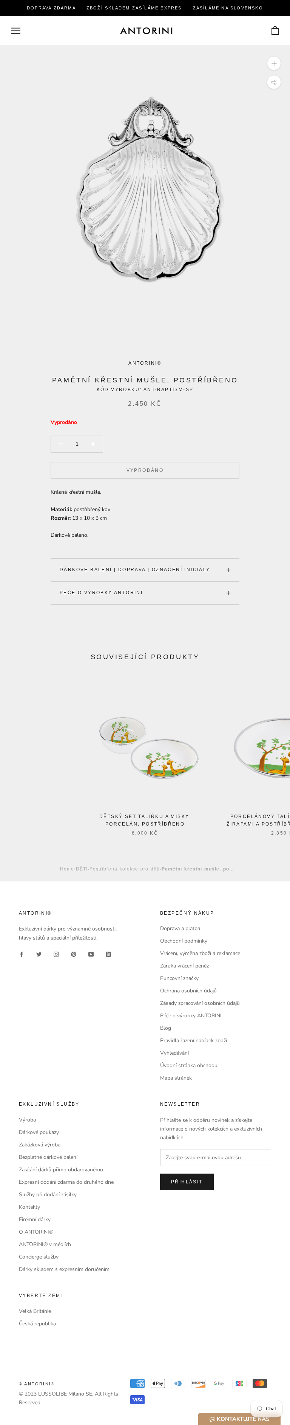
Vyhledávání (174, 1053)
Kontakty (29, 1207)
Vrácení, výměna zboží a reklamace (200, 953)
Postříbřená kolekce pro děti (124, 868)
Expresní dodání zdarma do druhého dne (66, 1182)
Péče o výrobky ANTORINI (101, 592)
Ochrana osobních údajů (188, 990)
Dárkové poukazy (39, 1132)
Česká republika (37, 1323)
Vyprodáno (145, 470)
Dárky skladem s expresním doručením (64, 1269)
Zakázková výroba (39, 1144)
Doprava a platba (180, 928)
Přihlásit (187, 1182)
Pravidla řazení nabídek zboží (193, 1040)
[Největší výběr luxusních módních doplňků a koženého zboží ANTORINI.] (146, 31)
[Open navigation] (15, 31)
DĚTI (82, 868)
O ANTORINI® (36, 1232)
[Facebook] (21, 954)
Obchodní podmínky (183, 940)
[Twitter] (39, 954)
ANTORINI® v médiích (45, 1244)
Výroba (27, 1119)
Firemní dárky (35, 1219)
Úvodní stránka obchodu (189, 1065)
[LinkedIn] (108, 954)
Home (67, 868)
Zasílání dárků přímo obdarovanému (61, 1169)
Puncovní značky (179, 978)
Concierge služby (39, 1256)
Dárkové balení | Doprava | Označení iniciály (135, 569)
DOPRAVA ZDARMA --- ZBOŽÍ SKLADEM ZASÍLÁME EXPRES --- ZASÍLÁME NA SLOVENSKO (145, 8)
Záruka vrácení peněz (184, 965)
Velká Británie (35, 1311)
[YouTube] (91, 954)
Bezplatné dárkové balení (48, 1157)
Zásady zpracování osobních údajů (200, 1003)
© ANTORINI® (37, 1384)
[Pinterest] (73, 954)
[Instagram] (56, 954)
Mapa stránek (176, 1077)
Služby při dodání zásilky (48, 1194)
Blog (165, 1028)
